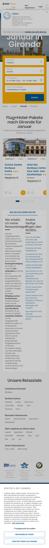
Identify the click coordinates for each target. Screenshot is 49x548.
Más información (18, 523)
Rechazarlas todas (24, 534)
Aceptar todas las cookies (24, 541)
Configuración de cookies (25, 529)
